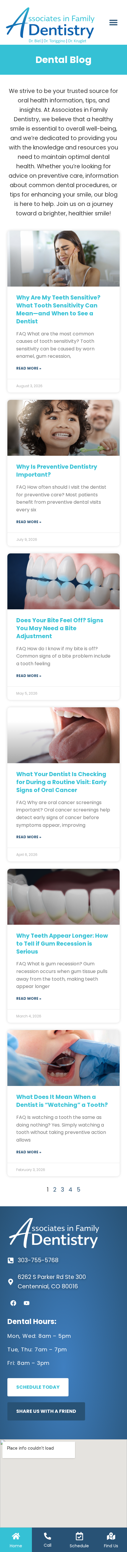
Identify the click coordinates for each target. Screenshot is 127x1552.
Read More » (28, 368)
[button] (113, 22)
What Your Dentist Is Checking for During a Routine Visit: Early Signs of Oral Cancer (61, 782)
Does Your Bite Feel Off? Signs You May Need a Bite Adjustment (59, 628)
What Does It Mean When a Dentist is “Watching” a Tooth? (62, 1101)
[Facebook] (13, 1303)
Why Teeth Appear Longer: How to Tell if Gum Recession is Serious (62, 944)
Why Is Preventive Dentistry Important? (56, 471)
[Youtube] (26, 1303)
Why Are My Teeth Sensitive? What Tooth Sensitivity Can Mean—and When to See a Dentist (58, 309)
